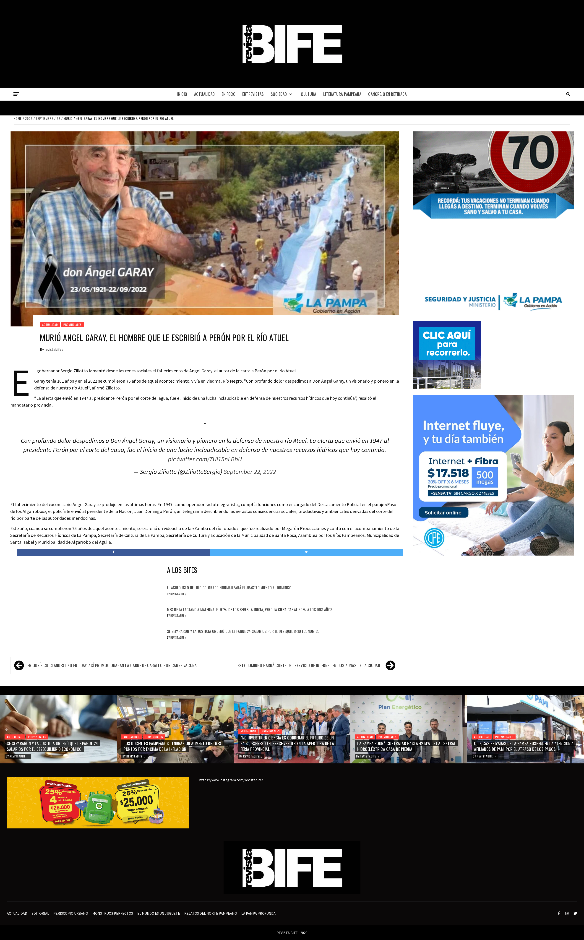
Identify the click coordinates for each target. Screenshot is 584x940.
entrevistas (253, 94)
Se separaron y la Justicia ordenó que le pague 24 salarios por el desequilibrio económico (243, 631)
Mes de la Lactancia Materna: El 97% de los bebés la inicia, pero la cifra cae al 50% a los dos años (249, 609)
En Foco (229, 94)
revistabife (53, 349)
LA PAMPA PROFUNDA (258, 913)
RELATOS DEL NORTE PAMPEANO (210, 913)
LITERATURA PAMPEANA (342, 94)
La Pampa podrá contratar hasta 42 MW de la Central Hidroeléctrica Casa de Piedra (289, 746)
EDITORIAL (40, 913)
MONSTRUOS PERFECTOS (112, 913)
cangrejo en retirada (387, 94)
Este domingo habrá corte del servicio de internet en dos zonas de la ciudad (309, 665)
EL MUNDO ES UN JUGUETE (158, 913)
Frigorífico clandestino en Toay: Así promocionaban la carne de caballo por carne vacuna (112, 665)
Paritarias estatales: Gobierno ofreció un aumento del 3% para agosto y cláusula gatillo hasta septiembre (524, 746)
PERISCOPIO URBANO (70, 913)
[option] (58, 729)
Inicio (182, 94)
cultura (308, 94)
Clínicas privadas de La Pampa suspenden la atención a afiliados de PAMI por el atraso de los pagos (407, 746)
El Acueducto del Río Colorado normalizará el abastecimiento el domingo (229, 587)
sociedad (279, 94)
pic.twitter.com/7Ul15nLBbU (205, 459)
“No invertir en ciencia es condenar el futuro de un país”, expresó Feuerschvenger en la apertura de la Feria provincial (170, 743)
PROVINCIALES (72, 324)
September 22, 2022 (250, 471)
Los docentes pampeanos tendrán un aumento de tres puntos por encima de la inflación (55, 746)
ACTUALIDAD (204, 94)
